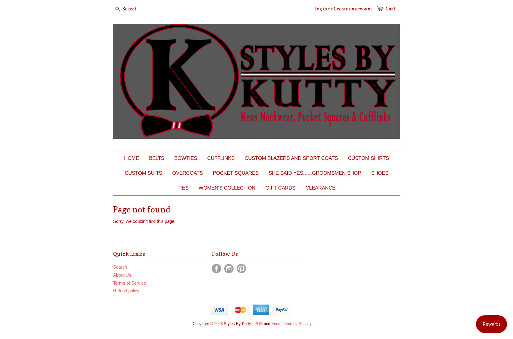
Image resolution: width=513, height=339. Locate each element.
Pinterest (241, 268)
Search (120, 266)
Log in (320, 9)
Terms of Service (129, 283)
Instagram (229, 268)
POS (258, 323)
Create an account (353, 9)
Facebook (216, 268)
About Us (122, 274)
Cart (390, 9)
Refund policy (126, 290)
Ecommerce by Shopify (291, 323)
